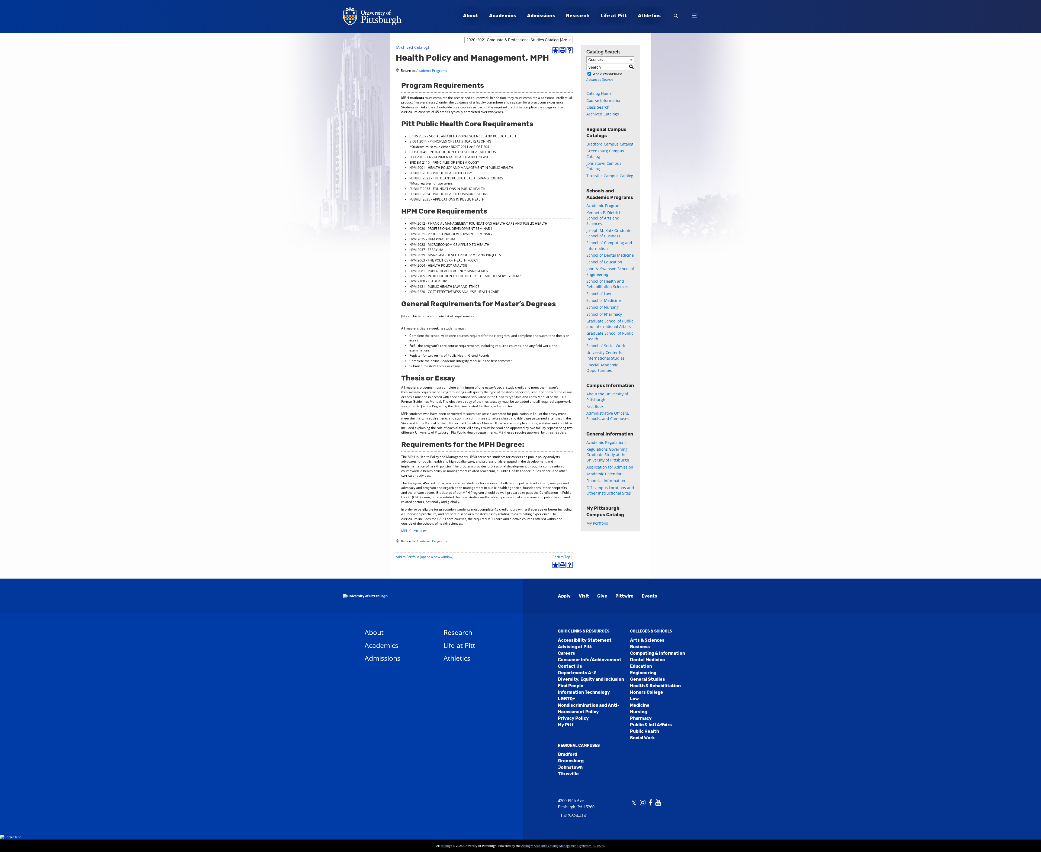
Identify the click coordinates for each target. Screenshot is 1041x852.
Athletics (649, 16)
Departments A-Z (577, 672)
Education (641, 666)
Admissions (541, 16)
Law (634, 698)
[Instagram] (642, 803)
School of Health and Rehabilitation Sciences (607, 284)
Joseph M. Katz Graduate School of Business (608, 233)
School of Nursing (602, 307)
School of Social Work (605, 345)
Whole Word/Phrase (608, 74)
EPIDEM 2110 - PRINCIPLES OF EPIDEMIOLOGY (444, 162)
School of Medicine (603, 300)
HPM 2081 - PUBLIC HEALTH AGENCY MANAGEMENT (449, 271)
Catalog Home (599, 93)
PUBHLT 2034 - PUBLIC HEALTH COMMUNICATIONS (448, 194)
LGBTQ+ (566, 698)
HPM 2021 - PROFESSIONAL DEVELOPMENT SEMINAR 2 (451, 234)
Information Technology (584, 692)
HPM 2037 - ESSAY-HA (426, 249)
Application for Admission (609, 467)
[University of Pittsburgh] (365, 596)
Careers (566, 653)
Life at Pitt (613, 16)
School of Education (604, 261)
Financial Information (605, 480)
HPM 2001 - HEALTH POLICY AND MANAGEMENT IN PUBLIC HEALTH (461, 167)
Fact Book (594, 406)
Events (649, 596)
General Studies (647, 679)
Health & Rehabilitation (655, 685)
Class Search (597, 107)
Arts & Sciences (647, 640)
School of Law (598, 293)
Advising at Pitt (575, 646)
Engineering (643, 672)
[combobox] (518, 40)
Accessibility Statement (585, 640)
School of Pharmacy (604, 314)
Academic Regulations (606, 442)
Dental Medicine (647, 659)
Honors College (646, 692)
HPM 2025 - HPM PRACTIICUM (432, 239)
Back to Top (561, 556)
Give (602, 596)
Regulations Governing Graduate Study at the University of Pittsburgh (607, 455)
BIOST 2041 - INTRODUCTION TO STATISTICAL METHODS (452, 152)
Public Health (644, 731)
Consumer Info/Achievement (589, 659)
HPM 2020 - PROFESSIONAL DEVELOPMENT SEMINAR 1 (451, 228)
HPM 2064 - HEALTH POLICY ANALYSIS (438, 265)
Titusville (568, 773)
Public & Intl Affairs (651, 724)
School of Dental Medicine (610, 255)
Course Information (604, 100)
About (470, 16)
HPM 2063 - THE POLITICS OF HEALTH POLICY (443, 260)
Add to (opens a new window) (424, 556)
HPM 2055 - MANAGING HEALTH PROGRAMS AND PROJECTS (455, 255)
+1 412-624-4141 (573, 816)
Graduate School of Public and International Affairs (609, 323)
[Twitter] (634, 803)
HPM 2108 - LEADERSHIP (428, 281)
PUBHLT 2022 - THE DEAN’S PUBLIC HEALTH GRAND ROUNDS (456, 178)
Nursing (638, 711)
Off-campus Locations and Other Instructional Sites (610, 490)
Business (640, 646)
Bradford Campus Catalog (609, 144)
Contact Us (570, 666)
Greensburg (571, 760)
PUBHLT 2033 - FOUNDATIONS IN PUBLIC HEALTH (447, 188)
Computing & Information (657, 653)
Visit (584, 596)
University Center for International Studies (605, 355)
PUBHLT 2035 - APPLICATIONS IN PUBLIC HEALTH (446, 199)
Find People (570, 685)
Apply (564, 596)
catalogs (446, 846)
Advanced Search (599, 79)
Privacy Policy (573, 718)
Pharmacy (641, 718)
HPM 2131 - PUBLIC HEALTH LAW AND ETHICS (444, 286)
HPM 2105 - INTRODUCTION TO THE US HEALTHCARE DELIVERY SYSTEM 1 (465, 276)
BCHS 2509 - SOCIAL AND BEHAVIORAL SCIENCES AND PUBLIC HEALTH (463, 136)
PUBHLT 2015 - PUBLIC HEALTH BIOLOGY (440, 173)
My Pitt (566, 724)
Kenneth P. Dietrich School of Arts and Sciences (604, 218)
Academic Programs (431, 70)
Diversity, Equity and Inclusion (591, 679)
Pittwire (624, 596)
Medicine (640, 705)
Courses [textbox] (595, 59)
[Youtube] (658, 803)
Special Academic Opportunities (602, 367)
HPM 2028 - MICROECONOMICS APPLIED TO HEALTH (449, 244)
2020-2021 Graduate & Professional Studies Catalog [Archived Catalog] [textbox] (519, 39)
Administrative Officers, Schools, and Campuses (607, 416)
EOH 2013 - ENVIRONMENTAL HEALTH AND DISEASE (449, 157)
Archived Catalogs (602, 114)
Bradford (567, 754)
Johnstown (570, 767)
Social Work (642, 737)
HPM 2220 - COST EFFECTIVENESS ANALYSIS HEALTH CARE (454, 291)
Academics (502, 16)
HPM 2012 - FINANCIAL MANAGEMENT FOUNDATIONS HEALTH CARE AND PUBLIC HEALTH (478, 223)
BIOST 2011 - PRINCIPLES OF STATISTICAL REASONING (450, 141)
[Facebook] (650, 803)
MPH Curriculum (413, 530)
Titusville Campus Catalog (609, 175)
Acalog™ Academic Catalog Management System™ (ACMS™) (562, 846)
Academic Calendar (604, 473)
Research (578, 16)
